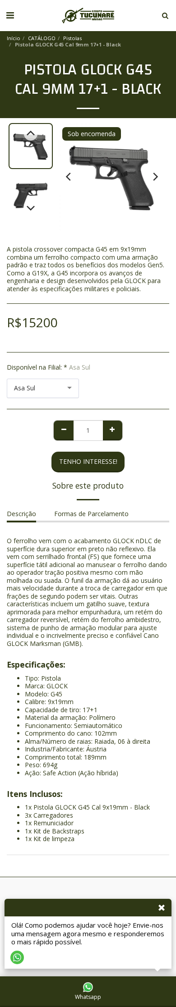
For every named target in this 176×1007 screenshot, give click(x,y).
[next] (155, 176)
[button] (10, 15)
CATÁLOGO (42, 38)
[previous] (69, 176)
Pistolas (72, 38)
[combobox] (43, 388)
